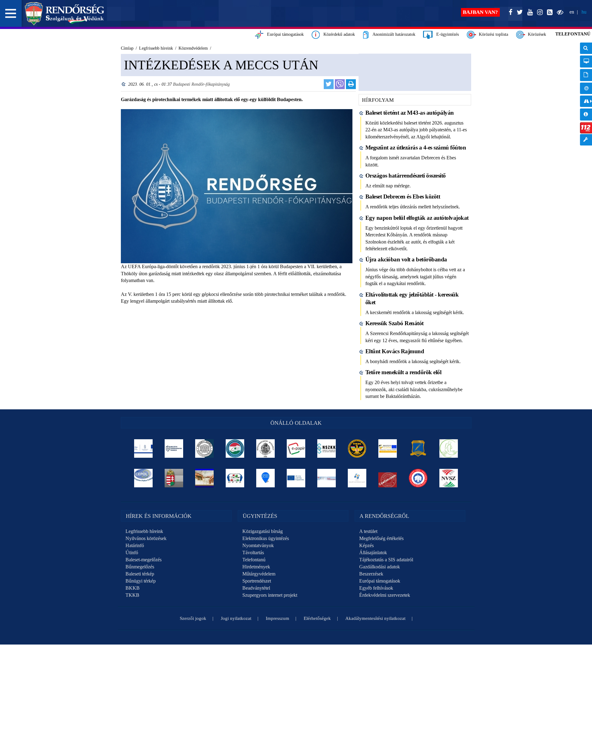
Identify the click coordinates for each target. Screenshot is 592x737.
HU (584, 11)
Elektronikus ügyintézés (265, 538)
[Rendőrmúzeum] (265, 448)
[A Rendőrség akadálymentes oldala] (558, 12)
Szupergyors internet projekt (269, 595)
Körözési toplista (492, 34)
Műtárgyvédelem (258, 573)
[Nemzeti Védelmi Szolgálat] (448, 478)
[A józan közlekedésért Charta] (387, 478)
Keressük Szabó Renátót (394, 323)
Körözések (535, 34)
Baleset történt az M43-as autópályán (409, 112)
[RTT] (418, 448)
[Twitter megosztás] (329, 84)
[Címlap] (64, 13)
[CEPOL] (143, 478)
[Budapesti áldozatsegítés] (448, 448)
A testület (368, 531)
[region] (236, 200)
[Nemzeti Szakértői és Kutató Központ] (326, 448)
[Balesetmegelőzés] (418, 478)
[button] (11, 13)
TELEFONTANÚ (572, 33)
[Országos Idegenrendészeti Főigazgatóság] (235, 448)
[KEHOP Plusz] (143, 448)
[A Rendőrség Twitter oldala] (518, 12)
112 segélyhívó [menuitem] (586, 127)
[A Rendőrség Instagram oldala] (539, 12)
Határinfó (134, 545)
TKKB (132, 595)
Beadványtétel (256, 588)
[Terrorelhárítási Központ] (357, 448)
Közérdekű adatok (337, 34)
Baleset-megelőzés (143, 559)
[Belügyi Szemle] (204, 448)
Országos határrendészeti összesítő (405, 175)
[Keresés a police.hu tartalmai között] (586, 48)
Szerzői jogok (193, 618)
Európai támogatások (283, 34)
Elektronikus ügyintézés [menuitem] (586, 61)
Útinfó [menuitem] (586, 101)
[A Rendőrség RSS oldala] (548, 12)
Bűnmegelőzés (139, 566)
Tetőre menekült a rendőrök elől (403, 372)
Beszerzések (371, 573)
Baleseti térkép (139, 573)
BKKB (132, 588)
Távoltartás (253, 552)
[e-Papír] (296, 448)
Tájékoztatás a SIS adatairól (386, 559)
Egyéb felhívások (376, 588)
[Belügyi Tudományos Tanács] (174, 448)
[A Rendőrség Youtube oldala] (529, 12)
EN (571, 11)
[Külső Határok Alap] (357, 478)
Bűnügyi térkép (140, 580)
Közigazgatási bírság (262, 531)
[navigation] (586, 97)
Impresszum (277, 618)
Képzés (366, 545)
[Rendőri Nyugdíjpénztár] (204, 478)
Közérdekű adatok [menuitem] (586, 115)
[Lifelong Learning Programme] (296, 478)
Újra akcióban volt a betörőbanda (406, 259)
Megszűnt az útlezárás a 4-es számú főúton (415, 147)
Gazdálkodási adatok (379, 566)
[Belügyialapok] (387, 448)
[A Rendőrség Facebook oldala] (509, 12)
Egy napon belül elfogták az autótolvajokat (417, 218)
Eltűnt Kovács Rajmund (394, 351)
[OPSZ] (235, 478)
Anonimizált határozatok (392, 34)
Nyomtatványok (258, 545)
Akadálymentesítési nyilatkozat (375, 618)
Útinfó (131, 552)
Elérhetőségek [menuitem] (586, 88)
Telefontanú (253, 559)
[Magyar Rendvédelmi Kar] (174, 478)
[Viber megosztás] (340, 84)
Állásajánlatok (373, 552)
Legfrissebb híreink (144, 531)
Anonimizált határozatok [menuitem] (586, 75)
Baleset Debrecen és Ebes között (402, 196)
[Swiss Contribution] (326, 478)
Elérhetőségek (317, 618)
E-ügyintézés (446, 34)
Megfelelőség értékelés (381, 538)
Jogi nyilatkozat (236, 618)
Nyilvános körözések (145, 538)
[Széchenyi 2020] (265, 478)
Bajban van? (480, 12)
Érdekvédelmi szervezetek (384, 595)
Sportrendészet (256, 580)
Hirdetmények (256, 566)
